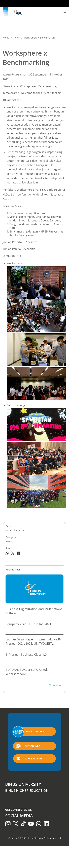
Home (6, 37)
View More (55, 685)
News (16, 37)
